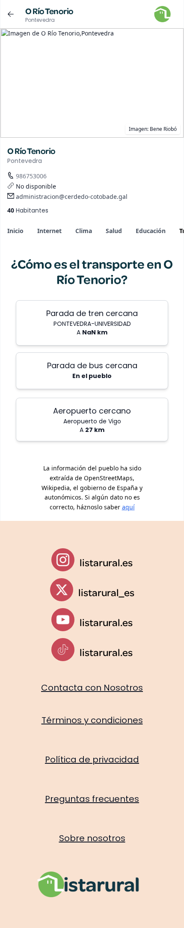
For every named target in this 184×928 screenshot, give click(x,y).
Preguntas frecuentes (92, 799)
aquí (128, 507)
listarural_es (106, 592)
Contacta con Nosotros (92, 688)
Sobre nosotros (92, 838)
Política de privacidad (92, 759)
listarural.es (106, 562)
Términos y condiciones (92, 720)
